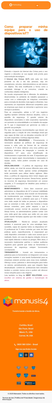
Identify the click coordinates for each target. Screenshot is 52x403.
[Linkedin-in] (21, 355)
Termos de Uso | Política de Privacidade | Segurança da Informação (23, 399)
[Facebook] (31, 355)
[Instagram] (26, 355)
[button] (37, 5)
